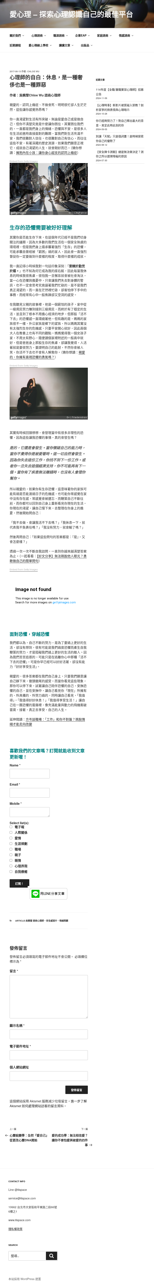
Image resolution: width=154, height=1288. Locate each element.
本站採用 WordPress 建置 (24, 1279)
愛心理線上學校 (38, 45)
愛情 (17, 838)
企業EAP (80, 35)
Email (15, 784)
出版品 (85, 45)
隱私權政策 (15, 1229)
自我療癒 (20, 872)
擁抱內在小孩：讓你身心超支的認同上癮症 (46, 152)
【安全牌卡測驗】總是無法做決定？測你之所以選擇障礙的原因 (120, 154)
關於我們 (15, 35)
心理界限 (20, 866)
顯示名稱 (17, 1025)
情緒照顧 (63, 920)
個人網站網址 (19, 1067)
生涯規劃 (20, 844)
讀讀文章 (64, 45)
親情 (17, 860)
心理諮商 (37, 35)
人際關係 (20, 833)
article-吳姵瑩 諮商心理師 (29, 920)
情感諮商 (124, 35)
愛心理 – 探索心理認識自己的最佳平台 (71, 14)
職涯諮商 (59, 35)
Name (15, 765)
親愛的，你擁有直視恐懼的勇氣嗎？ (47, 354)
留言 (14, 971)
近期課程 (15, 45)
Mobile (16, 804)
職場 (17, 849)
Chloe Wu (33, 71)
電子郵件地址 (20, 1046)
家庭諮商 (102, 35)
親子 (17, 855)
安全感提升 (51, 920)
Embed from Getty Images (24, 161)
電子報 (19, 827)
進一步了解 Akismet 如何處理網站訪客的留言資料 (48, 1103)
